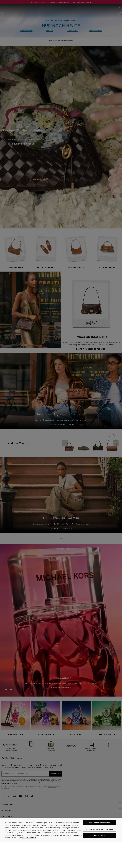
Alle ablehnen (99, 836)
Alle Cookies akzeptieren (99, 823)
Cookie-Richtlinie (29, 838)
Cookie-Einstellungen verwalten (99, 829)
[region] (61, 830)
